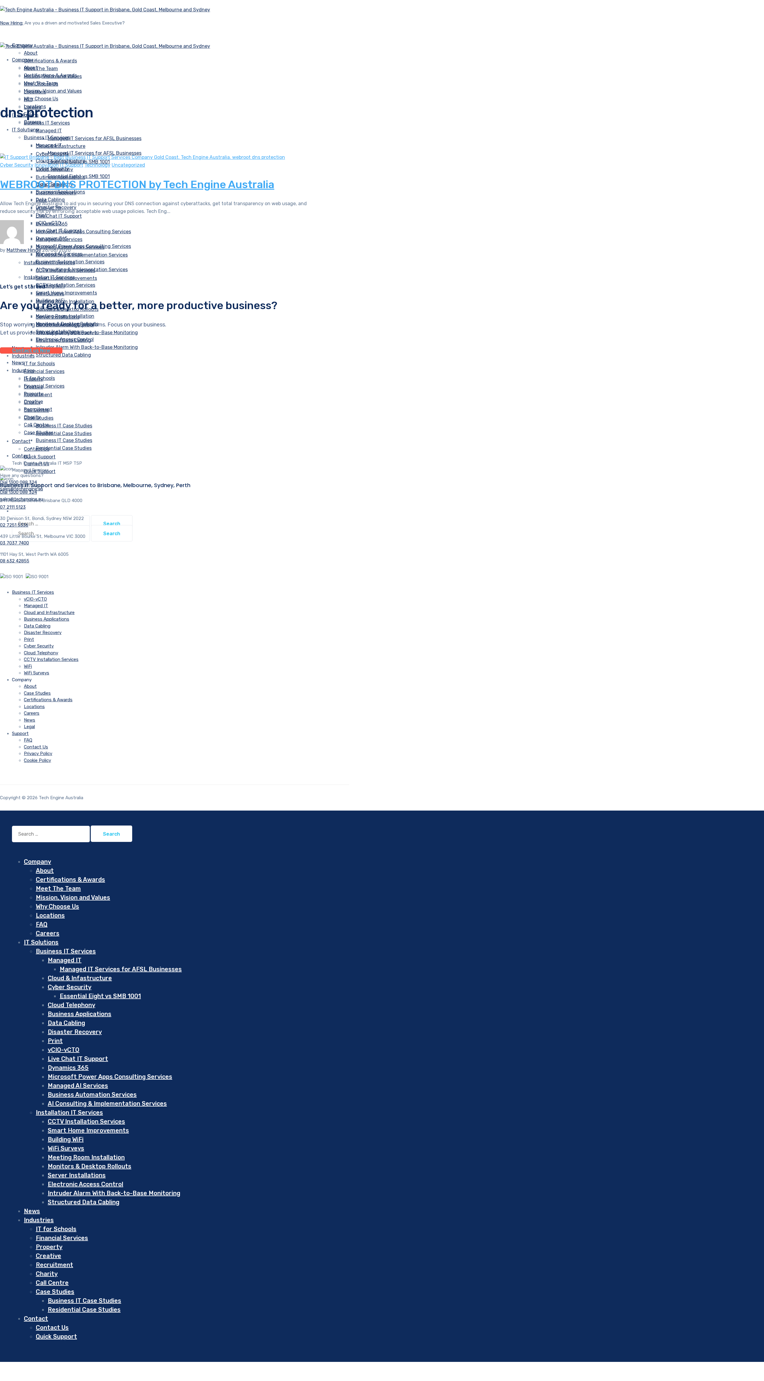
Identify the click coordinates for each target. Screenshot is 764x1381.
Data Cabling (37, 626)
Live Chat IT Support (59, 216)
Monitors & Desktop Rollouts (89, 1166)
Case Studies (38, 432)
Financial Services (44, 371)
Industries (23, 370)
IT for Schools (39, 363)
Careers (31, 713)
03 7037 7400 (14, 543)
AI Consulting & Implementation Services (82, 269)
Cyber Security (16, 165)
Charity (32, 417)
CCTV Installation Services (65, 285)
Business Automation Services (70, 262)
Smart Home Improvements (66, 293)
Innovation (47, 165)
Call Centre (36, 425)
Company (22, 60)
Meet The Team (41, 68)
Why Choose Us (41, 99)
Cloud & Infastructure (80, 978)
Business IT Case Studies (64, 426)
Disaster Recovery (42, 632)
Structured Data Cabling (63, 355)
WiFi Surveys (36, 673)
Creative (33, 401)
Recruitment (38, 409)
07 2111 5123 (13, 507)
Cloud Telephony (41, 653)
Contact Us (36, 747)
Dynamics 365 (51, 238)
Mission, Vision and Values (53, 91)
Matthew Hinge (24, 250)
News (29, 720)
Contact (21, 441)
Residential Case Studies (64, 433)
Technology (97, 165)
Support (20, 733)
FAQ (28, 740)
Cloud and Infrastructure (49, 612)
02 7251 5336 (14, 525)
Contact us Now (31, 350)
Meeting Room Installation (65, 316)
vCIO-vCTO (48, 223)
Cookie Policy (37, 760)
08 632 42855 (14, 561)
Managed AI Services (78, 1085)
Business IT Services (47, 123)
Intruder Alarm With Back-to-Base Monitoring (87, 347)
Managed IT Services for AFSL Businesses (94, 138)
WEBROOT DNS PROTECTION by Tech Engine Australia (137, 184)
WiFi (28, 666)
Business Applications (60, 192)
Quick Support (40, 457)
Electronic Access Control (65, 339)
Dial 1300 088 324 (18, 492)
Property (33, 394)
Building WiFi (66, 1139)
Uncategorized (128, 165)
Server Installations (77, 1175)
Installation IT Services (49, 277)
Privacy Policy (38, 753)
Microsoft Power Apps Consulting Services (83, 231)
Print (29, 639)
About (31, 67)
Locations (34, 706)
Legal (29, 726)
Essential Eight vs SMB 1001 (79, 176)
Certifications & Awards (50, 61)
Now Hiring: (11, 23)
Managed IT (49, 131)
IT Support (71, 165)
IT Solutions (25, 130)
